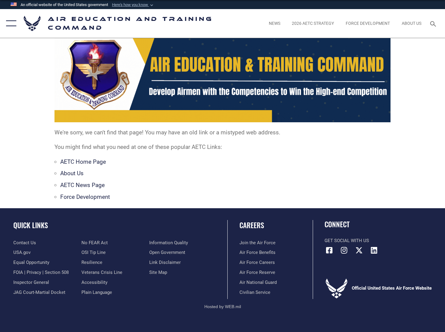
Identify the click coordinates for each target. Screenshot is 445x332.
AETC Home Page (83, 161)
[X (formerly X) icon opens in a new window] (359, 250)
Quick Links (30, 225)
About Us (72, 173)
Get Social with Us (347, 240)
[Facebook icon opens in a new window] (329, 250)
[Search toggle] (434, 23)
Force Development (85, 196)
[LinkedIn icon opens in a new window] (373, 250)
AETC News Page (82, 185)
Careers (251, 225)
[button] (133, 5)
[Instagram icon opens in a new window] (344, 250)
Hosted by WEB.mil (222, 306)
